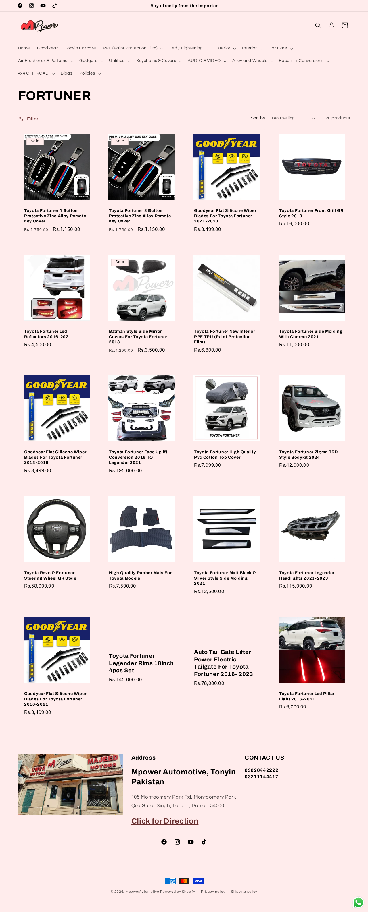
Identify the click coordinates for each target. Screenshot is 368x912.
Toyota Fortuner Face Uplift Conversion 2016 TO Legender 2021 (138, 457)
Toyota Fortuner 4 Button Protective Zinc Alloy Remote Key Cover (55, 215)
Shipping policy (244, 891)
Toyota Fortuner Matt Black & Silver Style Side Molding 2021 (225, 578)
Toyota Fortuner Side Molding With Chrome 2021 (310, 334)
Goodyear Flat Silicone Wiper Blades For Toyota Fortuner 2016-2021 (55, 698)
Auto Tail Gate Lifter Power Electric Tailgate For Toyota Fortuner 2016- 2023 (223, 663)
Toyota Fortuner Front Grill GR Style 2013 (311, 213)
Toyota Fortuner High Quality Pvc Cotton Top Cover (225, 455)
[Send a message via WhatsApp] (358, 902)
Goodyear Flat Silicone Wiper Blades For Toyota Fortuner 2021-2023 (225, 215)
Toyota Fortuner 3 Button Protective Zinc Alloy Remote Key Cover (140, 215)
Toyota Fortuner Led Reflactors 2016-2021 (47, 334)
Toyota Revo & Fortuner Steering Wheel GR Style (50, 575)
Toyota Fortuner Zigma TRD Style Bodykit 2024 (308, 455)
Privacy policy (213, 891)
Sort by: (258, 118)
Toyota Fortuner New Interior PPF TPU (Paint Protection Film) (224, 336)
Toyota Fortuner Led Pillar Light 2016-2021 (306, 696)
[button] (132, 48)
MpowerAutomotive (142, 891)
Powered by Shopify (177, 891)
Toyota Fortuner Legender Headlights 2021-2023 (306, 575)
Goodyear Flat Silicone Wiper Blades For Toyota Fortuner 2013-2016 (55, 457)
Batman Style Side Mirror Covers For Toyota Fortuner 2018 (138, 336)
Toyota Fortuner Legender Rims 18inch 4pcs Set (141, 663)
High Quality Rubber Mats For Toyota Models (140, 575)
